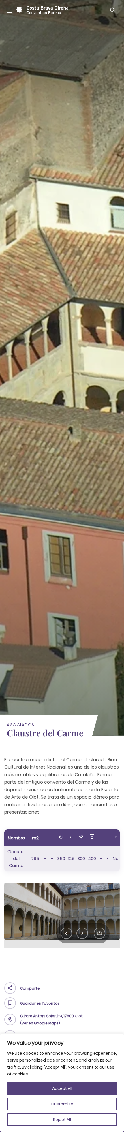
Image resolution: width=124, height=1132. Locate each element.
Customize (62, 1104)
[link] (41, 10)
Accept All (62, 1088)
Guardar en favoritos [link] (40, 1003)
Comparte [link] (30, 988)
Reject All (62, 1119)
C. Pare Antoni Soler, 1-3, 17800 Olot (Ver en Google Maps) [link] (51, 1019)
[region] (62, 1082)
